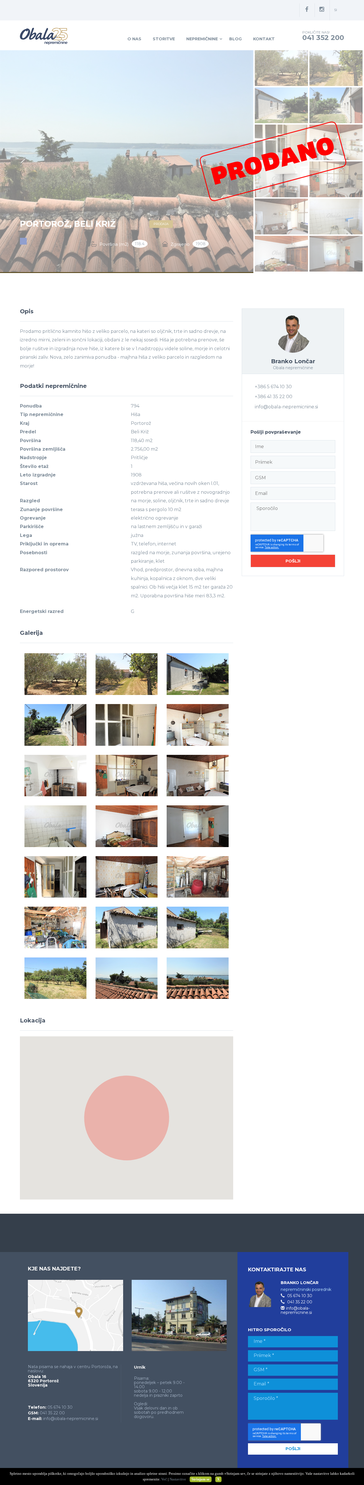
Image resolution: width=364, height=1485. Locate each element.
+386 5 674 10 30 (273, 386)
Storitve (164, 38)
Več (164, 1479)
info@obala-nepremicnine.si (286, 406)
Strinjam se (200, 1479)
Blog (235, 38)
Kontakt (264, 38)
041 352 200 (323, 37)
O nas (134, 38)
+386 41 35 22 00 (273, 396)
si (335, 10)
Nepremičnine (202, 38)
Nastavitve (177, 1479)
